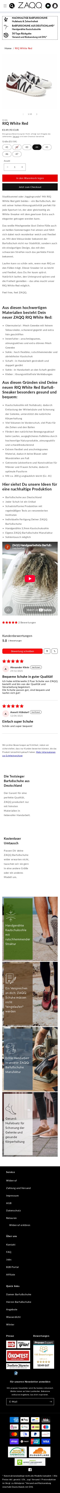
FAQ (8, 1251)
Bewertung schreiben (22, 651)
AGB (9, 1203)
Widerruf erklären (19, 1225)
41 (7, 147)
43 (27, 147)
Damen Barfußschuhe (18, 1294)
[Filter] (47, 651)
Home (8, 48)
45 (47, 147)
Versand (16, 136)
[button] (12, 5)
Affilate (10, 1274)
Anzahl (7, 161)
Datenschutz (13, 1210)
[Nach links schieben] (23, 114)
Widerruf (11, 1180)
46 (7, 154)
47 (17, 154)
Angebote (11, 1309)
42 (17, 147)
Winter (10, 1324)
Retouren (11, 1217)
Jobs (8, 1259)
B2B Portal (12, 1266)
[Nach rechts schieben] (36, 114)
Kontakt (10, 1244)
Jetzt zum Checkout (30, 187)
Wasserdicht (13, 1316)
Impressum (12, 1195)
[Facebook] (30, 1470)
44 (37, 147)
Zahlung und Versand (18, 1187)
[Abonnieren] (50, 1401)
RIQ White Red (23, 48)
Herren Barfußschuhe (18, 1301)
